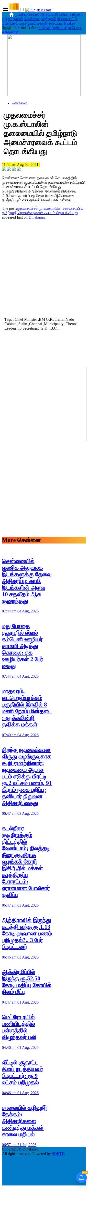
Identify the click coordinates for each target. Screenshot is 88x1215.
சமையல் (56, 23)
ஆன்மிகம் (10, 23)
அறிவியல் (59, 28)
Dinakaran (37, 217)
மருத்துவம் (27, 23)
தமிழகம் (76, 14)
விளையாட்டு (67, 19)
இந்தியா (62, 14)
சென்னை (32, 19)
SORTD (58, 1153)
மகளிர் (42, 23)
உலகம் (18, 19)
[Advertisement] (44, 268)
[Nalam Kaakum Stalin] (44, 95)
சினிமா (69, 23)
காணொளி (11, 32)
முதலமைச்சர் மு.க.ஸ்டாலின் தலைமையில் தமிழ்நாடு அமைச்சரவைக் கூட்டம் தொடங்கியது (42, 210)
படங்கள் (44, 28)
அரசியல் (47, 14)
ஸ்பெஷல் (75, 28)
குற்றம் (7, 19)
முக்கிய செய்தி (27, 14)
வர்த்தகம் (48, 19)
